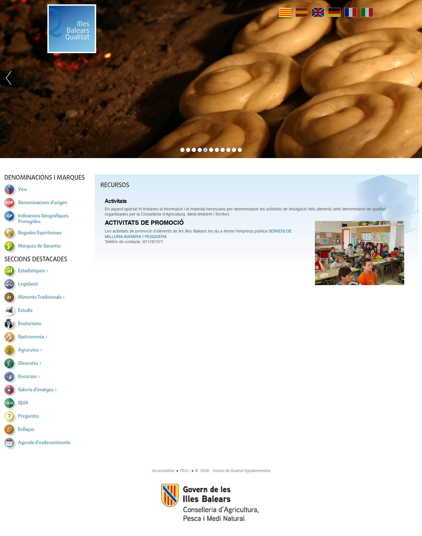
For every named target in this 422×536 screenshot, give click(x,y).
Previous (9, 79)
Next (413, 79)
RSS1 (185, 470)
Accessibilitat (163, 470)
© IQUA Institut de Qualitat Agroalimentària (232, 470)
